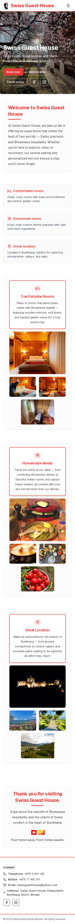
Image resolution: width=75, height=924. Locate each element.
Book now (13, 72)
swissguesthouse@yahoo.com (37, 885)
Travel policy (15, 82)
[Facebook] (34, 82)
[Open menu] (68, 5)
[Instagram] (44, 82)
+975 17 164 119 (29, 879)
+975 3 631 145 (34, 874)
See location (37, 72)
